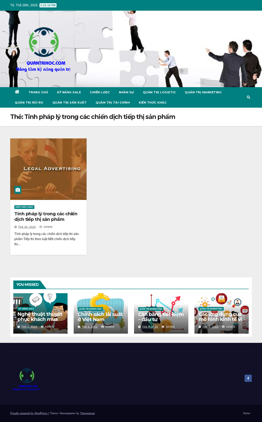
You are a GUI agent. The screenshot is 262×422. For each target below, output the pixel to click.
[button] (248, 97)
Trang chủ (38, 92)
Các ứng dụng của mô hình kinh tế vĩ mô (220, 319)
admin (48, 227)
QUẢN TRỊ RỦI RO (29, 102)
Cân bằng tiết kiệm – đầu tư (160, 316)
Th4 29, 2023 (27, 227)
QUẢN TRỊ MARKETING (203, 92)
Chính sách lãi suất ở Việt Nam (100, 316)
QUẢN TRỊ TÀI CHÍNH (113, 102)
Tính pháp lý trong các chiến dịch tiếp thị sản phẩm (45, 216)
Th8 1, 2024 (29, 326)
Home (246, 413)
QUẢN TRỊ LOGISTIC (159, 92)
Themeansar (87, 413)
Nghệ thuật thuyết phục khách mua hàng (39, 319)
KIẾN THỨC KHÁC (153, 102)
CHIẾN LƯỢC (100, 92)
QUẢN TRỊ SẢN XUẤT (69, 102)
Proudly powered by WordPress (29, 413)
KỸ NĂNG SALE (69, 92)
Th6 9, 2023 (90, 326)
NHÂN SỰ (126, 92)
